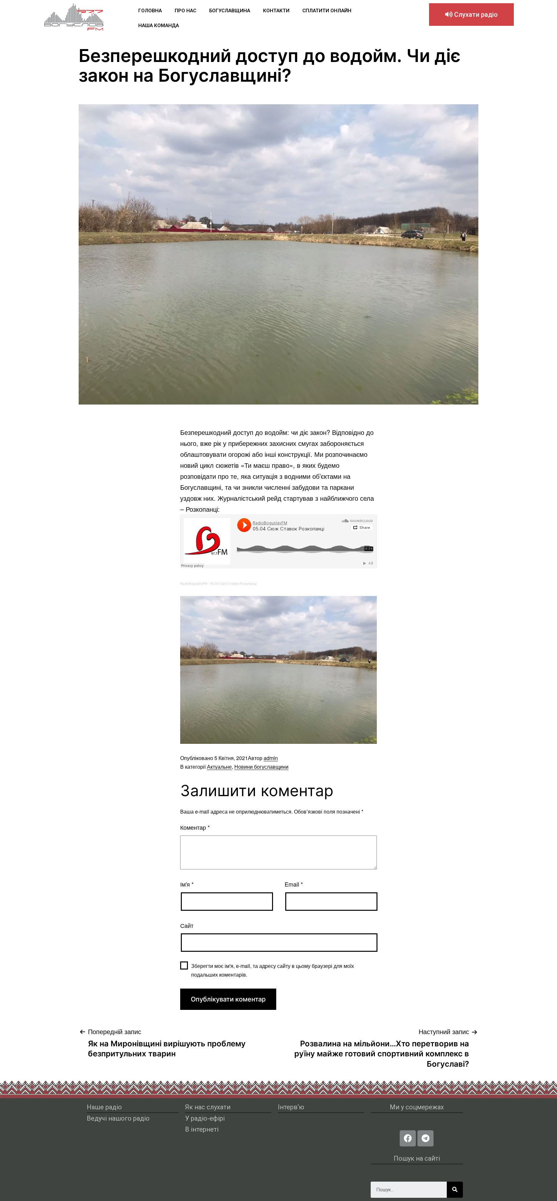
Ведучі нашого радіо (118, 1118)
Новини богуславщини (261, 766)
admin (271, 758)
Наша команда (158, 25)
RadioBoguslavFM (193, 583)
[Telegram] (425, 1138)
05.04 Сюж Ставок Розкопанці (233, 583)
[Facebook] (408, 1138)
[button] (471, 14)
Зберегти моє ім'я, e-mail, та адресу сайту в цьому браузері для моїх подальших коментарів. (272, 970)
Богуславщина (229, 11)
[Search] (455, 1190)
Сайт (186, 925)
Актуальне (219, 766)
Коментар (195, 827)
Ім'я (187, 884)
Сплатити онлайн (326, 11)
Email (294, 884)
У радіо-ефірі (205, 1118)
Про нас (185, 11)
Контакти (276, 11)
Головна (150, 11)
